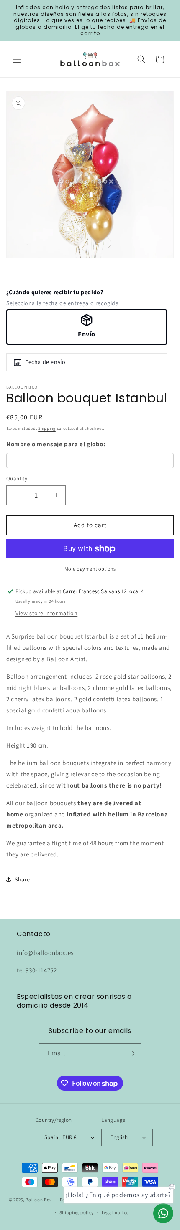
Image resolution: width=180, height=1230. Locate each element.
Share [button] (22, 879)
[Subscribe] (132, 1053)
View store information (46, 613)
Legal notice (115, 1212)
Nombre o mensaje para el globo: (55, 444)
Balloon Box (39, 1199)
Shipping (47, 428)
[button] (17, 59)
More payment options (90, 569)
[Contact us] (163, 1213)
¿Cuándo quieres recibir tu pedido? (54, 292)
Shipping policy (76, 1212)
